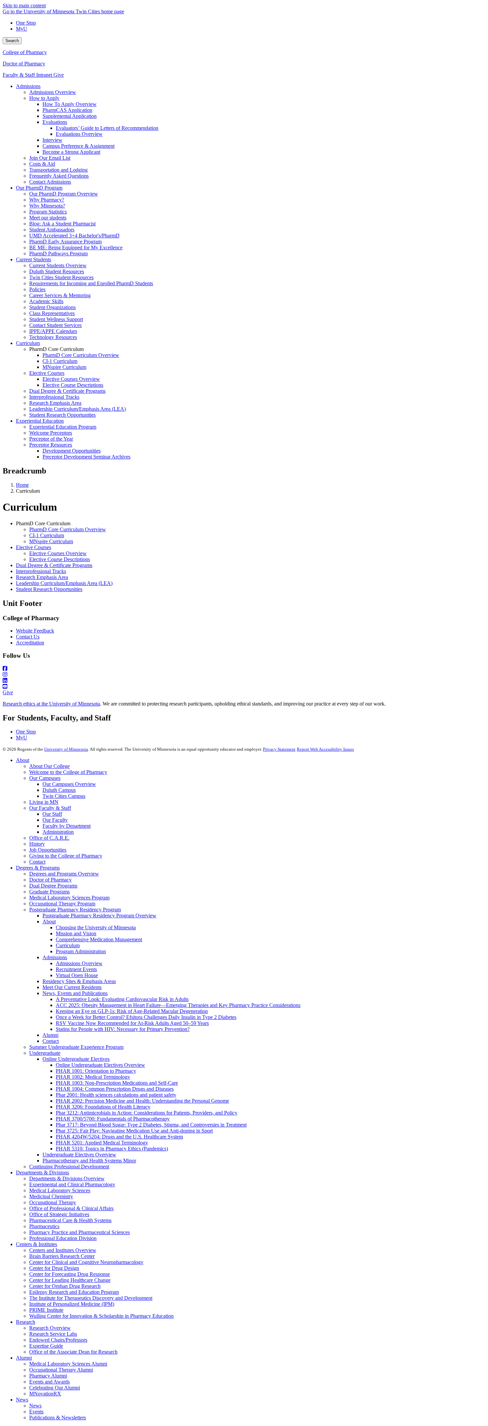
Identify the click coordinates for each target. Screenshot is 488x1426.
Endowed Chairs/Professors (58, 1340)
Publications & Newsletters (57, 1417)
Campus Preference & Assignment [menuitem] (78, 146)
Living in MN (43, 802)
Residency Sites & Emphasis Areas (79, 981)
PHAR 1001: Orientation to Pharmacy (96, 1071)
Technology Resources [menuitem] (53, 337)
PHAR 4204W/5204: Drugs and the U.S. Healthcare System (119, 1136)
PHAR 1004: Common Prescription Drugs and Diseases (115, 1089)
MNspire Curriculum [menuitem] (64, 367)
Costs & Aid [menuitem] (42, 164)
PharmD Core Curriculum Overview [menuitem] (80, 355)
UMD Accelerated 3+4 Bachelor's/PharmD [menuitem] (74, 235)
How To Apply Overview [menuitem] (69, 104)
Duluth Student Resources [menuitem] (56, 271)
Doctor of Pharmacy (24, 63)
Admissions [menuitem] (28, 86)
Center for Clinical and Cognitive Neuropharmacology (86, 1262)
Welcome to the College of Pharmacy (68, 772)
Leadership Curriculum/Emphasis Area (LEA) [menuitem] (77, 409)
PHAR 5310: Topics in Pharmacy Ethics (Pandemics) (112, 1148)
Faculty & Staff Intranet (28, 75)
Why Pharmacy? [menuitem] (46, 200)
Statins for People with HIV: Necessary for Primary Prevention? (123, 1029)
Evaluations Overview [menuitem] (79, 134)
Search (12, 40)
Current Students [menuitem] (33, 259)
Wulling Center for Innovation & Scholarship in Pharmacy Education (101, 1316)
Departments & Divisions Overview (67, 1178)
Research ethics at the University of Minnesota (51, 704)
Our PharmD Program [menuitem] (39, 188)
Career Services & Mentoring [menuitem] (60, 295)
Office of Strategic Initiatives (59, 1214)
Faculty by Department (66, 826)
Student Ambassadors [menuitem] (51, 229)
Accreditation (30, 642)
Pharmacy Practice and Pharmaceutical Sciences (79, 1232)
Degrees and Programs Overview (64, 874)
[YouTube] (244, 687)
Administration (58, 832)
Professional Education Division (63, 1238)
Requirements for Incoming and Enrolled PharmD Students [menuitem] (91, 283)
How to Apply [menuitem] (44, 98)
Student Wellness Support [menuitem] (56, 319)
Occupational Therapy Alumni (61, 1370)
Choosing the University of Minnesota (96, 927)
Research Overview (50, 1328)
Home (22, 485)
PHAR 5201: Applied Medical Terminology (102, 1142)
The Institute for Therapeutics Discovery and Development (90, 1298)
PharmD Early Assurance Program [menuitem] (65, 241)
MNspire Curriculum (51, 541)
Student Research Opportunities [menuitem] (62, 415)
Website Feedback (35, 630)
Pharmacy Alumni (48, 1376)
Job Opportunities (47, 850)
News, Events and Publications (75, 993)
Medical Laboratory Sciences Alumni (68, 1364)
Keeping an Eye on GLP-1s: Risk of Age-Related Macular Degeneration (132, 1011)
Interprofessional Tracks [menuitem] (54, 397)
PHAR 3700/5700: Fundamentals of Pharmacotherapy (113, 1119)
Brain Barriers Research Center (62, 1256)
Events (36, 1411)
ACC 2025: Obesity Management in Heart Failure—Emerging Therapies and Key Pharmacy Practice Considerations (178, 1005)
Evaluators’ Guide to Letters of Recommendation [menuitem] (107, 128)
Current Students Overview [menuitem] (58, 265)
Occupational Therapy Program (62, 903)
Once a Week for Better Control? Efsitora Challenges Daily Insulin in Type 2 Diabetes (146, 1017)
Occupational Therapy (52, 1202)
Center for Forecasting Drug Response (69, 1274)
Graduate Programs (49, 891)
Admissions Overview (79, 963)
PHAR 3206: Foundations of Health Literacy (103, 1107)
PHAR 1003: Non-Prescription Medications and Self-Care (117, 1083)
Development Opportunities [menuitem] (71, 451)
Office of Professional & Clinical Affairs (71, 1208)
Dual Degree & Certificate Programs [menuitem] (67, 391)
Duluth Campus (59, 790)
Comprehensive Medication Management (99, 939)
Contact (37, 862)
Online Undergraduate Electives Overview (100, 1065)
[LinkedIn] (244, 681)
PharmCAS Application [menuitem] (67, 110)
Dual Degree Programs (53, 885)
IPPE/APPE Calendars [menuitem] (53, 331)
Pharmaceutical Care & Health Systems (70, 1220)
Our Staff (52, 814)
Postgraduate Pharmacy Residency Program (75, 909)
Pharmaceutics (44, 1226)
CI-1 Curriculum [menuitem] (59, 361)
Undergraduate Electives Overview (79, 1154)
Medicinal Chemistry (51, 1196)
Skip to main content (24, 5)
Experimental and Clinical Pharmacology (72, 1184)
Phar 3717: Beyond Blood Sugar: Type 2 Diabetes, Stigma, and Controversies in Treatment (151, 1125)
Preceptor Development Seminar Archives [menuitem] (86, 457)
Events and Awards (49, 1381)
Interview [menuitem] (52, 140)
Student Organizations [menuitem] (52, 307)
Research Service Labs (53, 1334)
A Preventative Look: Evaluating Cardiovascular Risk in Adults (122, 999)
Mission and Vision (76, 933)
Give (58, 75)
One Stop (26, 23)
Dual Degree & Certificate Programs (54, 565)
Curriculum (68, 945)
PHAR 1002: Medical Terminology (93, 1077)
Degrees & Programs (38, 868)
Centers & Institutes (36, 1244)
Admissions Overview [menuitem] (52, 92)
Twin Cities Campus (63, 796)
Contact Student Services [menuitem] (55, 325)
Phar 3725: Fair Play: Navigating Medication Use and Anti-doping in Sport (134, 1130)
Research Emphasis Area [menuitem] (55, 403)
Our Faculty (55, 820)
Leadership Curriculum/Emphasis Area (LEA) (64, 583)
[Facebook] (244, 669)
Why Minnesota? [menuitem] (47, 206)
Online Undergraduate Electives (76, 1059)
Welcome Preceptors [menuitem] (50, 433)
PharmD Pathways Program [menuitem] (58, 253)
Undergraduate (44, 1053)
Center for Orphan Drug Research (65, 1286)
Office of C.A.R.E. (49, 838)
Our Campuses (44, 778)
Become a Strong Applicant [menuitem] (71, 152)
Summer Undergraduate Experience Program (76, 1047)
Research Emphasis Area (42, 577)
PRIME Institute (46, 1310)
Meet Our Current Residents (72, 987)
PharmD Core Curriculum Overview (67, 529)
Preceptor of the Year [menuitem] (51, 439)
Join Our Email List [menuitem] (49, 158)
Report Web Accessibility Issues (325, 749)
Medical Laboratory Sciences (59, 1190)
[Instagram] (244, 675)
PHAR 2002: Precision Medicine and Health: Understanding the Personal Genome (142, 1101)
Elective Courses (33, 547)
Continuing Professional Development (69, 1166)
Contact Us (28, 636)
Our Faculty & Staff (50, 808)
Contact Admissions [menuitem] (50, 182)
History (37, 844)
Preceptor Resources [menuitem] (50, 445)
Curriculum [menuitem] (28, 343)
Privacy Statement (279, 749)
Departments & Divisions (42, 1172)
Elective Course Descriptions (59, 559)
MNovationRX (45, 1393)
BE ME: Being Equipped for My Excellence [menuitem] (75, 247)
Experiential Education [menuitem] (40, 421)
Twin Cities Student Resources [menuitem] (61, 277)
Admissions (54, 957)
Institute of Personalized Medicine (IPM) (71, 1304)
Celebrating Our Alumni (54, 1387)
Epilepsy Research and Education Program (74, 1292)
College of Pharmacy (25, 52)
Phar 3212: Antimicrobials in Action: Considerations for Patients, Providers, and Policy (146, 1113)
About (22, 760)
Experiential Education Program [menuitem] (62, 427)
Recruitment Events (76, 969)
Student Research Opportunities (49, 589)
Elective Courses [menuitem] (46, 373)
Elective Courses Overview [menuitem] (71, 379)
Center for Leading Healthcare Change (70, 1280)
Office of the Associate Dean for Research (73, 1352)
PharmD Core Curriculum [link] (56, 349)
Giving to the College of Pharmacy (65, 856)
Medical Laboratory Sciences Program (69, 897)
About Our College (49, 766)
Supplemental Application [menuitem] (69, 116)
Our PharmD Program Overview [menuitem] (63, 194)
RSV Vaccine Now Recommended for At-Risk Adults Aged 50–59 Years (132, 1023)
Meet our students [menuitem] (47, 217)
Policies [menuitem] (37, 289)
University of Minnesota (66, 749)
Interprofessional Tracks (41, 571)
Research (25, 1322)
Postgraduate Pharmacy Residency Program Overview (99, 915)
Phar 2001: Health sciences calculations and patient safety (116, 1095)
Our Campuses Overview (69, 784)
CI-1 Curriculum (46, 535)
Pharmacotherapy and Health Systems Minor (89, 1160)
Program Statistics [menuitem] (48, 211)
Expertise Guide (46, 1346)
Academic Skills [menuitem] (46, 301)
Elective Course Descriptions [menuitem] (72, 385)
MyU (21, 29)
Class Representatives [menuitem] (52, 313)
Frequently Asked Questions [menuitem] (59, 176)
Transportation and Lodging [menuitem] (58, 170)
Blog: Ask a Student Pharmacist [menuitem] (62, 223)
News (22, 1399)
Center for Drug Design (54, 1268)
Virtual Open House (77, 975)
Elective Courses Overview (58, 553)
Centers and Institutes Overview (62, 1250)
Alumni (50, 1035)
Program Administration (81, 951)
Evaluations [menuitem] (54, 122)
